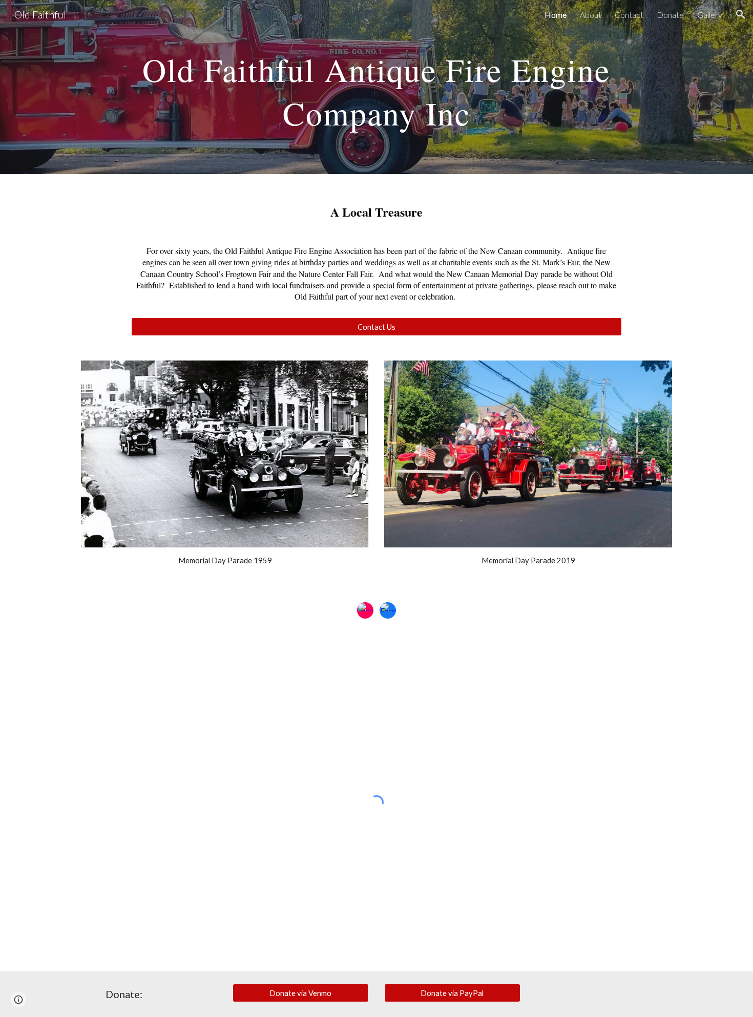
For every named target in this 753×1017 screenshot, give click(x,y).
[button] (740, 14)
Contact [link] (629, 14)
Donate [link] (670, 14)
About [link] (590, 14)
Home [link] (556, 14)
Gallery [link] (709, 14)
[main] (376, 87)
